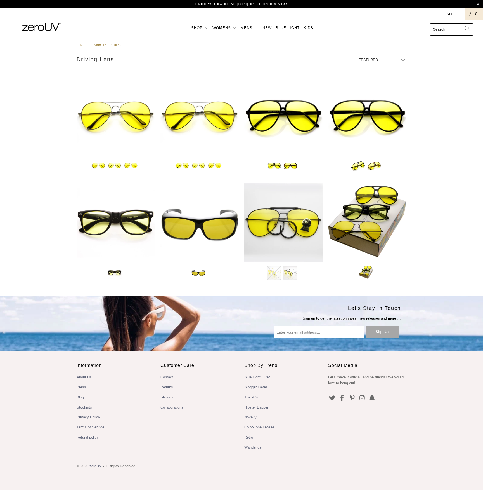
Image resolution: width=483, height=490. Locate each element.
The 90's (251, 397)
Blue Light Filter (257, 377)
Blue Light (288, 28)
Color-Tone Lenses (259, 427)
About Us (84, 377)
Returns (166, 387)
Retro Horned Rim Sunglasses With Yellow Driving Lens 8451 (116, 222)
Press (81, 387)
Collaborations (171, 407)
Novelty (250, 417)
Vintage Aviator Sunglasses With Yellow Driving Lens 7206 (283, 222)
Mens (247, 28)
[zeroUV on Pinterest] (352, 398)
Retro (248, 437)
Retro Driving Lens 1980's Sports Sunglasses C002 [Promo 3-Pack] (367, 222)
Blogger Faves (256, 387)
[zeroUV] (41, 27)
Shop (197, 28)
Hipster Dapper (256, 407)
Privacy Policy (88, 417)
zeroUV (95, 466)
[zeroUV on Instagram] (362, 398)
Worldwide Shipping (222, 4)
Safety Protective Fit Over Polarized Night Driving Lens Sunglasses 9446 (199, 222)
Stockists (84, 407)
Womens (222, 28)
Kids (308, 28)
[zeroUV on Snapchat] (372, 398)
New (267, 28)
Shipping (167, 397)
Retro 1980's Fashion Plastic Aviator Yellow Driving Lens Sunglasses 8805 (367, 115)
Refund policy (88, 437)
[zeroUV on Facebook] (342, 398)
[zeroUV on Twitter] (332, 398)
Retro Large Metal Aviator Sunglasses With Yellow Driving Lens (116, 115)
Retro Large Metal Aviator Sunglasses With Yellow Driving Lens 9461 (199, 115)
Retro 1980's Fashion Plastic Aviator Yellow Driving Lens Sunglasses (283, 115)
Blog (80, 397)
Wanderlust (253, 447)
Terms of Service (90, 427)
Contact (166, 377)
